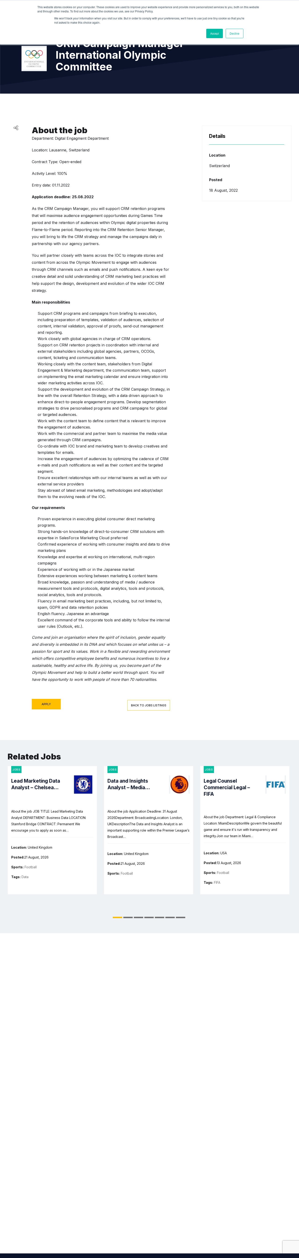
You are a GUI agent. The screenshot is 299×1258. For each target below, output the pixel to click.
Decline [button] (234, 33)
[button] (117, 917)
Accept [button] (214, 33)
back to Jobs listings (148, 705)
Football (31, 867)
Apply (46, 704)
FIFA (217, 882)
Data (24, 877)
